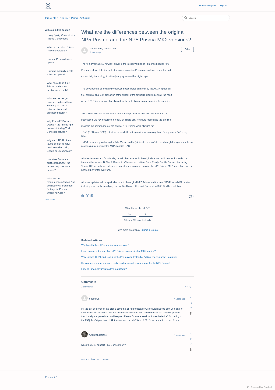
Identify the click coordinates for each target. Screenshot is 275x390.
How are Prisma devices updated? (59, 61)
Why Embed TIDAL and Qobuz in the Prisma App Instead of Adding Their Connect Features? (60, 126)
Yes (129, 214)
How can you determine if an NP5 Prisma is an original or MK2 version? (118, 251)
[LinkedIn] (92, 195)
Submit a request (207, 5)
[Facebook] (82, 195)
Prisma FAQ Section (80, 18)
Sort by (188, 287)
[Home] (48, 6)
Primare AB (50, 18)
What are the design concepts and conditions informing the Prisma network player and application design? (59, 105)
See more (50, 199)
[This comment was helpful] (191, 298)
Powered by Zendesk (261, 387)
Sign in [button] (223, 5)
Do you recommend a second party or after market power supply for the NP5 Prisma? (125, 263)
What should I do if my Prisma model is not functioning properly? (58, 86)
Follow (187, 49)
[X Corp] (87, 195)
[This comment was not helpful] (191, 308)
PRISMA (63, 18)
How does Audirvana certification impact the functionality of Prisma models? (58, 165)
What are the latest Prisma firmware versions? (60, 49)
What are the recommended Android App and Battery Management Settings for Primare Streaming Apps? (61, 185)
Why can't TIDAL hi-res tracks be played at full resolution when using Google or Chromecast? (59, 145)
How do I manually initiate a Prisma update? (60, 73)
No (146, 214)
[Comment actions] (191, 313)
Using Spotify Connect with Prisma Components (61, 37)
